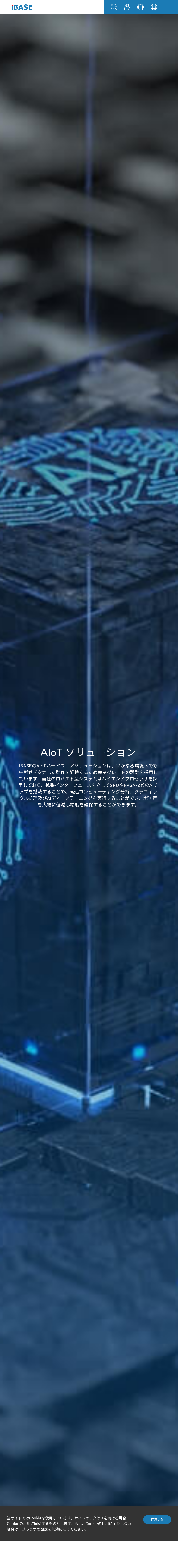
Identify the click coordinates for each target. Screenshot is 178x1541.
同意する (157, 1519)
